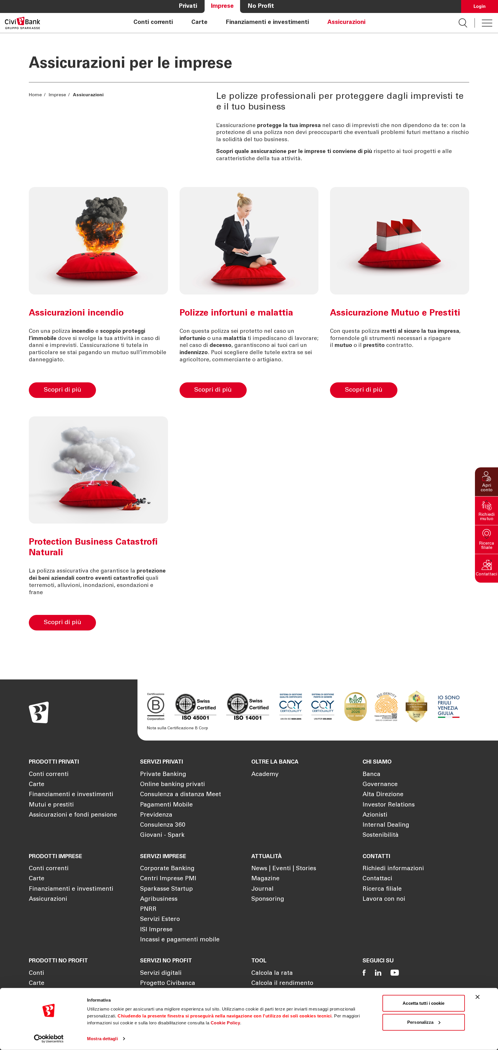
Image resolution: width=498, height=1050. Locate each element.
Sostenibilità (381, 835)
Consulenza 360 (162, 825)
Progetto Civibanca (167, 984)
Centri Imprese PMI (168, 879)
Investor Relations (389, 805)
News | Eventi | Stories (283, 869)
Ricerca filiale (382, 889)
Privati (188, 6)
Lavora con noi (384, 899)
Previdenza (156, 815)
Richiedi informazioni (393, 869)
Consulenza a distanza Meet (180, 795)
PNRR (148, 910)
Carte (199, 23)
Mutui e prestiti (51, 805)
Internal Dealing (386, 825)
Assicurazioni (346, 23)
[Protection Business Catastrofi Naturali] (134, 620)
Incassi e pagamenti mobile (180, 940)
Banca (371, 775)
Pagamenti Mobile (166, 805)
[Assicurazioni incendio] (134, 388)
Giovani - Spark (162, 835)
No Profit (261, 6)
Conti (36, 973)
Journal (262, 889)
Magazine (265, 879)
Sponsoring (267, 899)
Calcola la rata (272, 973)
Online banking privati (172, 785)
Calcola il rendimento (282, 984)
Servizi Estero (160, 920)
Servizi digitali (161, 973)
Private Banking (163, 775)
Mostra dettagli (102, 1038)
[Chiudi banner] (478, 997)
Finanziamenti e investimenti (267, 23)
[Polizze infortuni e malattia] (284, 388)
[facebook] (364, 973)
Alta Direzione (383, 795)
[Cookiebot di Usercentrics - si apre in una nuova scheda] (49, 1038)
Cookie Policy (225, 1022)
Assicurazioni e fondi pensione (73, 815)
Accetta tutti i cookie (423, 1003)
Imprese (222, 6)
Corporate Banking (167, 869)
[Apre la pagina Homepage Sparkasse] (22, 23)
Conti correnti (153, 23)
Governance (380, 785)
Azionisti (375, 815)
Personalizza (420, 1021)
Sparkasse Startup (166, 889)
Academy (265, 775)
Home (36, 95)
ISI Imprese (156, 930)
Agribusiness (159, 899)
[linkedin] (378, 973)
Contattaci (377, 879)
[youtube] (395, 973)
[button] (486, 481)
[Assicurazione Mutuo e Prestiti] (435, 388)
